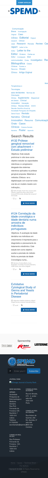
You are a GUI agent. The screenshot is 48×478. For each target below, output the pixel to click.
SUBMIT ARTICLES (24, 3)
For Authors (24, 466)
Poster (22, 130)
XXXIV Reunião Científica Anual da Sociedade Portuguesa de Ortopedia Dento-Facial (23, 110)
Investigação (21, 57)
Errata (27, 60)
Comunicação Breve (17, 30)
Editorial (24, 37)
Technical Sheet (30, 463)
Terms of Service (16, 469)
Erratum (23, 54)
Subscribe (33, 370)
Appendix (30, 130)
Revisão (31, 43)
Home (13, 463)
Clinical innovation (19, 101)
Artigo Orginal (25, 72)
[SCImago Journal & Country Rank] (22, 382)
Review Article (23, 106)
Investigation (36, 59)
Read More (30, 203)
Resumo (29, 120)
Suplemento (23, 97)
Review (39, 43)
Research (21, 43)
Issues (19, 463)
